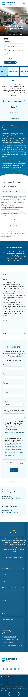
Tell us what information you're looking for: (13, 411)
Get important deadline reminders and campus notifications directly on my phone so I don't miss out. (15, 447)
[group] (13, 71)
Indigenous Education (13, 557)
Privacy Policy (20, 688)
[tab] (14, 101)
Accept (11, 694)
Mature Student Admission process (10, 208)
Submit (12, 470)
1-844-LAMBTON (8, 510)
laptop (18, 258)
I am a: (6, 401)
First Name (7, 365)
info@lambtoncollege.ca (10, 636)
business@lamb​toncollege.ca (11, 498)
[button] (24, 3)
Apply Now (8, 62)
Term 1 (4, 274)
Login (4, 632)
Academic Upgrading (16, 213)
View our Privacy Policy (14, 434)
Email (6, 383)
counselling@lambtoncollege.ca (9, 207)
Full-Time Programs (11, 34)
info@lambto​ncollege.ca (10, 512)
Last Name (7, 374)
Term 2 (4, 333)
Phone (6, 392)
